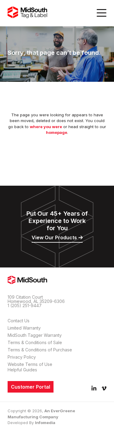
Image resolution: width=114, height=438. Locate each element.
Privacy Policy (22, 357)
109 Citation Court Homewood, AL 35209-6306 (36, 299)
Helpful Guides (22, 369)
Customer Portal (30, 387)
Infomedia (45, 422)
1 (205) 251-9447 (25, 306)
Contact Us (18, 320)
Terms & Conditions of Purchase (40, 349)
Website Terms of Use (30, 364)
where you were (46, 126)
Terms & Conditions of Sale (35, 342)
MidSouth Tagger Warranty (35, 335)
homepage (56, 132)
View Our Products (54, 237)
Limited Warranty (24, 327)
